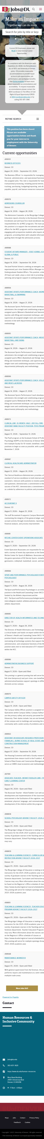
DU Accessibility (18, 81)
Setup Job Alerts (23, 39)
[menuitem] (33, 9)
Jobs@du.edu (12, 1059)
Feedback (17, 1122)
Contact (22, 1118)
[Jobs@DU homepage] (6, 12)
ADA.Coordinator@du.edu (21, 97)
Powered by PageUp (11, 997)
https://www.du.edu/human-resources (22, 1071)
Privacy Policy (34, 1118)
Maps (7, 1118)
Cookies (27, 1122)
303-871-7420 (13, 1065)
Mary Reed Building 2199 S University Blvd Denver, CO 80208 (16, 1079)
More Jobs (21, 988)
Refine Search (13, 118)
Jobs (14, 1118)
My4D (13, 51)
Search (33, 9)
